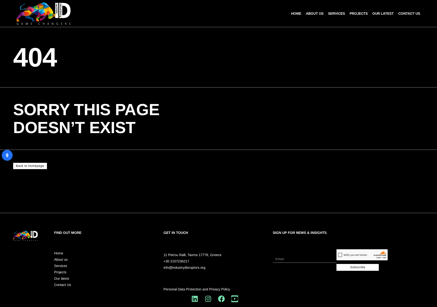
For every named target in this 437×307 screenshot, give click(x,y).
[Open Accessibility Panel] (7, 155)
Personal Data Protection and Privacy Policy (197, 289)
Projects (359, 13)
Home (296, 13)
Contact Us (409, 13)
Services (336, 13)
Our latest (61, 278)
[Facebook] (221, 298)
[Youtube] (234, 298)
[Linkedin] (194, 298)
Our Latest (383, 13)
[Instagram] (208, 298)
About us (314, 13)
